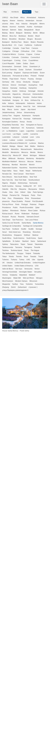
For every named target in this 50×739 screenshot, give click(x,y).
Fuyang (31, 79)
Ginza (18, 82)
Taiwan (30, 244)
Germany (5, 82)
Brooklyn (22, 39)
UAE (28, 260)
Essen (42, 73)
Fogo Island (14, 79)
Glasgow (35, 82)
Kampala (36, 116)
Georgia (39, 79)
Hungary (16, 100)
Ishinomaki (41, 106)
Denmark (17, 67)
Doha (25, 67)
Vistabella (13, 275)
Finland (33, 76)
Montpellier (40, 158)
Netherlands (37, 171)
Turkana (14, 260)
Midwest (42, 155)
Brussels (38, 39)
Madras (41, 143)
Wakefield (23, 275)
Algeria (5, 21)
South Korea (31, 238)
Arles (12, 24)
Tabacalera (14, 244)
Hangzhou (6, 91)
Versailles (38, 272)
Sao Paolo (6, 229)
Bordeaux (22, 36)
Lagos (21, 131)
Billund (5, 36)
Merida (32, 152)
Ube (33, 260)
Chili (33, 51)
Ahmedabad (31, 18)
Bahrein (13, 30)
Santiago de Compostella (32, 226)
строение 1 (33, 287)
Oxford (22, 192)
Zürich (13, 287)
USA (36, 266)
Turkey (21, 260)
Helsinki (41, 91)
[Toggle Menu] (44, 4)
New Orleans (7, 177)
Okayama (22, 189)
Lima (38, 137)
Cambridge (6, 48)
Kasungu (27, 119)
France (23, 79)
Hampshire (32, 88)
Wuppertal (6, 284)
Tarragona (28, 247)
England (17, 73)
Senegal (39, 229)
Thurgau (20, 253)
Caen (20, 45)
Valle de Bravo (7, 269)
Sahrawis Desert (33, 217)
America (20, 21)
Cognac (29, 54)
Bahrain (5, 30)
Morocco (22, 162)
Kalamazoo (26, 116)
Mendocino (15, 152)
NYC (40, 186)
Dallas (25, 63)
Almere (12, 21)
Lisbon (4, 140)
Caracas (35, 48)
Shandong (27, 232)
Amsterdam (30, 21)
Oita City (13, 189)
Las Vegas (17, 134)
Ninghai (13, 183)
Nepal (28, 171)
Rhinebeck (14, 211)
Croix (24, 60)
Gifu (12, 82)
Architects (15, 12)
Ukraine (10, 263)
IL (43, 100)
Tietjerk (28, 253)
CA (15, 45)
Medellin (5, 152)
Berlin (35, 33)
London (20, 140)
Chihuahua (25, 51)
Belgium (19, 33)
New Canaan (19, 174)
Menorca (24, 152)
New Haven (30, 174)
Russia (13, 217)
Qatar (37, 207)
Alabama (41, 18)
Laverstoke (6, 137)
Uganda (40, 260)
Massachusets (26, 149)
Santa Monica (38, 223)
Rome (17, 214)
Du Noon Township (9, 70)
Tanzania (18, 247)
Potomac (33, 204)
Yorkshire (29, 284)
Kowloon (5, 128)
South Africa (6, 238)
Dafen (18, 63)
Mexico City (6, 155)
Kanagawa (6, 119)
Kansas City (17, 119)
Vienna (5, 275)
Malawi (20, 146)
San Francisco (17, 220)
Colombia (6, 57)
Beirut (12, 33)
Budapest (5, 42)
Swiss (33, 241)
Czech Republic (8, 63)
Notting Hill (27, 186)
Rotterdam (25, 214)
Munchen (23, 165)
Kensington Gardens (10, 122)
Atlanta (5, 27)
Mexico (40, 152)
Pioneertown (36, 198)
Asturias (24, 24)
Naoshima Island (35, 168)
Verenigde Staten (25, 272)
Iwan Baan (10, 4)
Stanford (25, 241)
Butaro (26, 42)
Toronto (19, 257)
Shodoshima (7, 235)
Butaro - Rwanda (37, 42)
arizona (5, 24)
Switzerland (41, 241)
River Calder (33, 211)
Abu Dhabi (14, 18)
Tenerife (37, 247)
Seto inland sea (15, 232)
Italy (3, 109)
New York (33, 177)
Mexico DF (17, 155)
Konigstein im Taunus (34, 125)
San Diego (6, 220)
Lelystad (25, 137)
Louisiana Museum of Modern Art (14, 143)
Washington (6, 278)
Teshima (5, 250)
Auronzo (13, 27)
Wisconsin (33, 281)
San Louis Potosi (31, 220)
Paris (39, 195)
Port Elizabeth (37, 201)
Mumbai (15, 165)
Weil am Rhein (28, 278)
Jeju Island (32, 109)
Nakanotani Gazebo (9, 168)
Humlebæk (6, 100)
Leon (32, 137)
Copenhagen (7, 60)
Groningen (22, 85)
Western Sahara (21, 281)
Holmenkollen (37, 94)
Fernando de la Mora (21, 76)
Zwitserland (22, 287)
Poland (27, 201)
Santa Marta (26, 223)
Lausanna (34, 134)
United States (7, 266)
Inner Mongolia (8, 106)
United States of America (23, 266)
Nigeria (5, 183)
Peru (9, 198)
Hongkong (17, 97)
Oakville (5, 189)
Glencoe (5, 85)
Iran (33, 106)
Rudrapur (35, 214)
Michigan (33, 155)
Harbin (14, 91)
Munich (32, 165)
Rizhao (42, 211)
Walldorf (32, 275)
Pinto (27, 198)
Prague (41, 204)
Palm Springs (38, 192)
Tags (36, 12)
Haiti (41, 85)
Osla (11, 192)
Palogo (5, 195)
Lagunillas (30, 131)
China (39, 51)
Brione (4, 39)
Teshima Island (16, 250)
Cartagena (6, 51)
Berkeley (27, 33)
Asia (17, 24)
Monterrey (30, 158)
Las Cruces (6, 134)
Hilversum (26, 94)
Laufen (25, 134)
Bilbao (42, 33)
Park (4, 198)
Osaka (4, 192)
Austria (29, 27)
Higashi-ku (16, 94)
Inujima (18, 106)
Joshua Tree (7, 116)
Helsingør (31, 91)
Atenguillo (33, 24)
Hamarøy (13, 88)
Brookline (13, 39)
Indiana (11, 103)
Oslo (16, 192)
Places (25, 12)
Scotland (15, 229)
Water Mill (17, 278)
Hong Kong (6, 97)
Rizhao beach (7, 214)
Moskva (39, 162)
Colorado (15, 57)
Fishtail (41, 76)
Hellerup (22, 91)
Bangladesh (28, 30)
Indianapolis (20, 103)
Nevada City (7, 174)
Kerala (29, 122)
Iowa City (26, 106)
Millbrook (11, 158)
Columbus (25, 57)
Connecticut (35, 57)
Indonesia (31, 103)
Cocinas (21, 54)
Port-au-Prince (7, 204)
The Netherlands (8, 253)
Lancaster (40, 131)
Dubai (21, 70)
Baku (20, 30)
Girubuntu (26, 82)
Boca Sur (13, 36)
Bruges (30, 39)
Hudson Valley (36, 97)
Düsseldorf (38, 70)
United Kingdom (39, 263)
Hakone (5, 88)
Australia (21, 27)
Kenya (22, 122)
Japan (23, 109)
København (15, 128)
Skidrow (35, 235)
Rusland (5, 217)
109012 (5, 18)
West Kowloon (7, 281)
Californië (38, 45)
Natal (22, 171)
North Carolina (7, 186)
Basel (38, 30)
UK (3, 263)
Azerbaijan (38, 27)
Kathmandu (36, 119)
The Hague (35, 250)
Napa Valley (6, 171)
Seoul (4, 232)
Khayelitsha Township (10, 125)
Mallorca (40, 146)
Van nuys (18, 269)
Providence (6, 207)
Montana (21, 158)
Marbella (5, 149)
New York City (7, 180)
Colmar (37, 54)
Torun (26, 257)
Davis (32, 63)
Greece (13, 85)
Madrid (5, 146)
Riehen (23, 211)
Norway (18, 186)
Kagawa (17, 116)
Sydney (5, 244)
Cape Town (25, 48)
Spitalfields (6, 241)
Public (15, 207)
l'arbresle (40, 128)
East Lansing (7, 73)
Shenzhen (36, 232)
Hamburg (22, 88)
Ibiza (26, 100)
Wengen (39, 278)
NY (35, 186)
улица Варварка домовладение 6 (15, 290)
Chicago (15, 51)
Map (5, 12)
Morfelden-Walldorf (9, 162)
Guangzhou (32, 85)
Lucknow (32, 143)
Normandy (33, 183)
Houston (26, 97)
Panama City (14, 195)
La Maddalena (11, 131)
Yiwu (22, 284)
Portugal (24, 204)
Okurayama (32, 189)
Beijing (5, 33)
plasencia (6, 201)
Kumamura (30, 128)
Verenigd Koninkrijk (9, 272)
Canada (16, 48)
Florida (5, 79)
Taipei (23, 244)
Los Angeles (29, 140)
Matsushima (38, 149)
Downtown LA (34, 67)
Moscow (30, 162)
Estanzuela (6, 76)
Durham (28, 70)
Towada (33, 257)
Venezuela (28, 269)
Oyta (29, 192)
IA (22, 100)
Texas (26, 250)
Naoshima (23, 168)
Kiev (22, 125)
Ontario (42, 189)
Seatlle (23, 229)
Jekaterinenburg (8, 113)
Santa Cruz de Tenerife (11, 223)
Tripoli (40, 257)
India (4, 103)
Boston (30, 36)
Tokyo (4, 257)
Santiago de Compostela (11, 226)
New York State (20, 180)
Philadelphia (18, 198)
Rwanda (21, 217)
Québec (5, 211)
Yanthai (15, 284)
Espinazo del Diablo (30, 73)
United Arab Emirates (23, 263)
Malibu (32, 146)
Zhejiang (5, 287)
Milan (4, 158)
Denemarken (7, 67)
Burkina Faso (17, 42)
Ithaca (9, 109)
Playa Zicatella (17, 201)
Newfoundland (34, 180)
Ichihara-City (35, 100)
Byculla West (7, 45)
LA (3, 131)
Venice (37, 269)
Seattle (31, 229)
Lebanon (16, 137)
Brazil (37, 36)
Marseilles (15, 149)
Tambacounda (7, 247)
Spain (40, 238)
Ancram (39, 21)
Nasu (15, 171)
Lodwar (12, 140)
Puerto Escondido (26, 207)
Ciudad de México (9, 54)
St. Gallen (16, 241)
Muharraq (6, 165)
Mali (26, 146)
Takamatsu (39, 244)
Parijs (33, 195)
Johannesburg (29, 113)
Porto (17, 204)
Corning (17, 60)
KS (23, 128)
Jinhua (19, 113)
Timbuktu (36, 253)
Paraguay (25, 195)
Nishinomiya (22, 183)
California (28, 45)
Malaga (12, 146)
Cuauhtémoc (33, 60)
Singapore (18, 235)
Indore (39, 103)
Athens (42, 24)
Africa (22, 18)
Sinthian (27, 235)
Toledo (11, 257)
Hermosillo (6, 94)
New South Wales (21, 177)
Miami (25, 155)
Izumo (16, 109)
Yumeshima (39, 284)
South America (18, 238)
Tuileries (5, 260)
